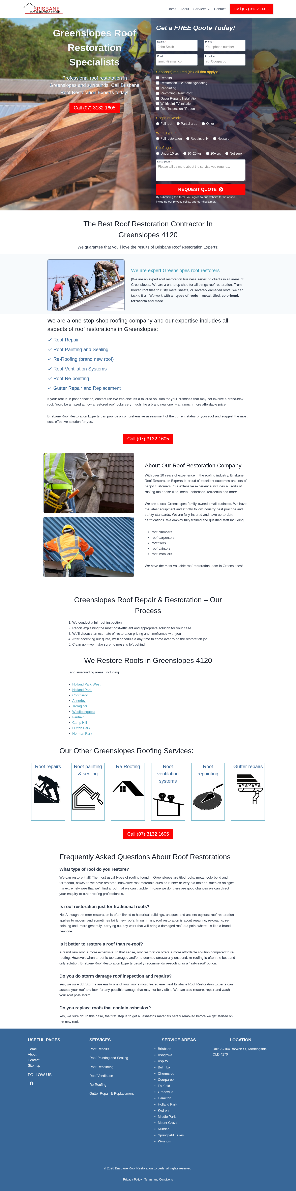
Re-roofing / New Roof (176, 93)
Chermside (166, 1074)
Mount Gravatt (168, 1123)
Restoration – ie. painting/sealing (183, 83)
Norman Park (82, 733)
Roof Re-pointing (71, 378)
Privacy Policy (132, 1179)
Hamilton (164, 1098)
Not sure (223, 138)
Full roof (166, 123)
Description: (164, 161)
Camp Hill (79, 723)
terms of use (227, 197)
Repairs (166, 78)
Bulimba (164, 1067)
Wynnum (164, 1141)
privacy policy (181, 201)
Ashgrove (165, 1055)
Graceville (165, 1092)
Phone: (209, 41)
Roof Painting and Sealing (80, 349)
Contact (220, 9)
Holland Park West (86, 684)
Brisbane (164, 1049)
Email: (161, 56)
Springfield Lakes (171, 1135)
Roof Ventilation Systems (80, 368)
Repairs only (199, 138)
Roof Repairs (99, 1049)
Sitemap (34, 1065)
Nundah (163, 1129)
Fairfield (78, 717)
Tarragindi (79, 706)
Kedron (163, 1110)
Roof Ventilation (101, 1076)
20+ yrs (215, 153)
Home (172, 9)
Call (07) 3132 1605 (251, 9)
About (184, 9)
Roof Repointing (101, 1067)
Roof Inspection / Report (177, 108)
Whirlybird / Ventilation (176, 103)
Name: (161, 41)
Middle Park (167, 1117)
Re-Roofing (65, 359)
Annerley (79, 701)
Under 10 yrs (169, 153)
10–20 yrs (194, 153)
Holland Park (82, 690)
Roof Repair (66, 339)
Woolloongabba (83, 712)
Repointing (168, 88)
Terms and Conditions (158, 1179)
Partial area (189, 123)
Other (210, 123)
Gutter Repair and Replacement (87, 388)
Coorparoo (80, 695)
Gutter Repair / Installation (179, 98)
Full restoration (171, 138)
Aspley (163, 1061)
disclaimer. (209, 201)
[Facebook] (31, 1083)
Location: (211, 56)
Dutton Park (81, 728)
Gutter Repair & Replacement (111, 1093)
